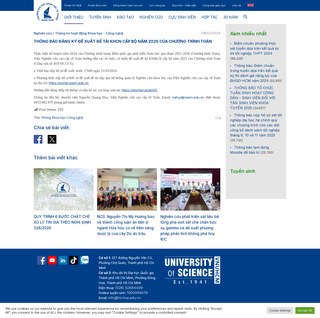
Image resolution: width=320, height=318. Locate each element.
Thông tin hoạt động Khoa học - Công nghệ (89, 33)
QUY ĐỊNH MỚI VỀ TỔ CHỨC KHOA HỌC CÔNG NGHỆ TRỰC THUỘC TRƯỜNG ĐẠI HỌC (192, 222)
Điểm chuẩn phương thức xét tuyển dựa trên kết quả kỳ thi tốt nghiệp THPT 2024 (254, 48)
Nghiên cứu (43, 33)
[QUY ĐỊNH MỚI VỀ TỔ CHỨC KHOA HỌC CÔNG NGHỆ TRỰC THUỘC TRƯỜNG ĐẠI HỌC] (195, 189)
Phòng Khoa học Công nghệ (62, 118)
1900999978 (137, 293)
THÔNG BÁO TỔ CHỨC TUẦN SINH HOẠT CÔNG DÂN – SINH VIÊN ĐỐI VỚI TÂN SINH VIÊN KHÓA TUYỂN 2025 (252, 98)
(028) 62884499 (129, 288)
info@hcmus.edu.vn (124, 298)
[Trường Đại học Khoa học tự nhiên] (63, 260)
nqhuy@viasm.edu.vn (188, 97)
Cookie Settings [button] (280, 310)
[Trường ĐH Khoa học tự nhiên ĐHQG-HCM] (41, 260)
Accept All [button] (305, 310)
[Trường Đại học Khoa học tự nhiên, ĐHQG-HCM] (52, 260)
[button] (246, 17)
